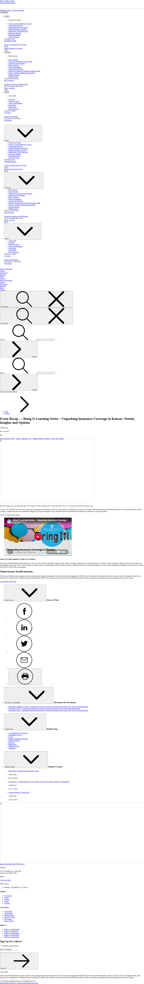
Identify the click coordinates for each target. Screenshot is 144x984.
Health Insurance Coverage (17, 29)
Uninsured (11, 748)
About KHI (12, 241)
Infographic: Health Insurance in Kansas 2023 (23, 771)
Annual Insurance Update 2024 (18, 792)
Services (7, 903)
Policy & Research (6, 269)
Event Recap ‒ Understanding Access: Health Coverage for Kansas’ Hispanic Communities (38, 782)
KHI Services (12, 190)
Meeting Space (13, 77)
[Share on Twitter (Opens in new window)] (24, 651)
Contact (2, 278)
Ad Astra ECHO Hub (15, 69)
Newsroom (12, 105)
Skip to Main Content (7, 1)
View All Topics (13, 37)
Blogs (2, 276)
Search (34, 356)
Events (2, 271)
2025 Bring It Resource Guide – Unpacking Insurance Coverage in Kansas (48, 707)
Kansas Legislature (14, 33)
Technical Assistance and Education (20, 61)
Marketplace (12, 744)
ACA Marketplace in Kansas (18, 733)
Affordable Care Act (15, 735)
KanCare (11, 743)
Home (6, 412)
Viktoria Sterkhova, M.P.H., (41, 438)
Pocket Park (12, 107)
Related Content (10, 767)
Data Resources (13, 109)
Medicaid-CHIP (13, 746)
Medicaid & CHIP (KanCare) (18, 31)
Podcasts (3, 275)
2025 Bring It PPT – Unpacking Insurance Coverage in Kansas (44, 708)
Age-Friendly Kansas (15, 25)
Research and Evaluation (16, 63)
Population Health (14, 35)
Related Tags (9, 729)
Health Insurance (14, 741)
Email (6, 949)
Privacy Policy (9, 921)
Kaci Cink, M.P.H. (57, 438)
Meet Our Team (13, 101)
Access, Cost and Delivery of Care (20, 24)
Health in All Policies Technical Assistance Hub (24, 71)
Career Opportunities (15, 103)
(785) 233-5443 (5, 880)
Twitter (11, 931)
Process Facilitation (14, 67)
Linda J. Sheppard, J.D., (24, 438)
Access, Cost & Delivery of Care (15, 44)
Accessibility (8, 913)
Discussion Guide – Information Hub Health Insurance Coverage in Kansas (48, 710)
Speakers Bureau (14, 75)
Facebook (12, 929)
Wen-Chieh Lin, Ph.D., (7, 438)
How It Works (13, 60)
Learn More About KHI (8, 581)
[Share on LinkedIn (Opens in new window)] (24, 635)
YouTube (11, 935)
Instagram (12, 933)
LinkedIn (11, 937)
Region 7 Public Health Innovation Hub (21, 73)
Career (6, 898)
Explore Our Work (14, 142)
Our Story (11, 99)
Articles (6, 413)
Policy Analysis (13, 65)
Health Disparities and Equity (18, 27)
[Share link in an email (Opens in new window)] (24, 667)
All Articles (8, 896)
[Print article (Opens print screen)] (25, 676)
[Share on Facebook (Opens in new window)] (24, 618)
